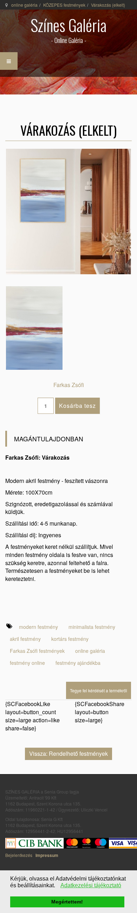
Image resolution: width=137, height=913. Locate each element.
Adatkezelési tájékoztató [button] (90, 885)
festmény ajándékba (78, 662)
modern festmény (38, 626)
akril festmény (25, 638)
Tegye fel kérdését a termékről (98, 690)
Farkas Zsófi (68, 385)
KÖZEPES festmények (64, 5)
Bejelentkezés (18, 855)
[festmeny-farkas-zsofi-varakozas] (34, 327)
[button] (57, 886)
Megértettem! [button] (67, 902)
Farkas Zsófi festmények (37, 650)
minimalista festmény (91, 626)
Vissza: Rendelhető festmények (68, 753)
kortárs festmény (70, 638)
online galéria (24, 5)
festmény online (27, 662)
